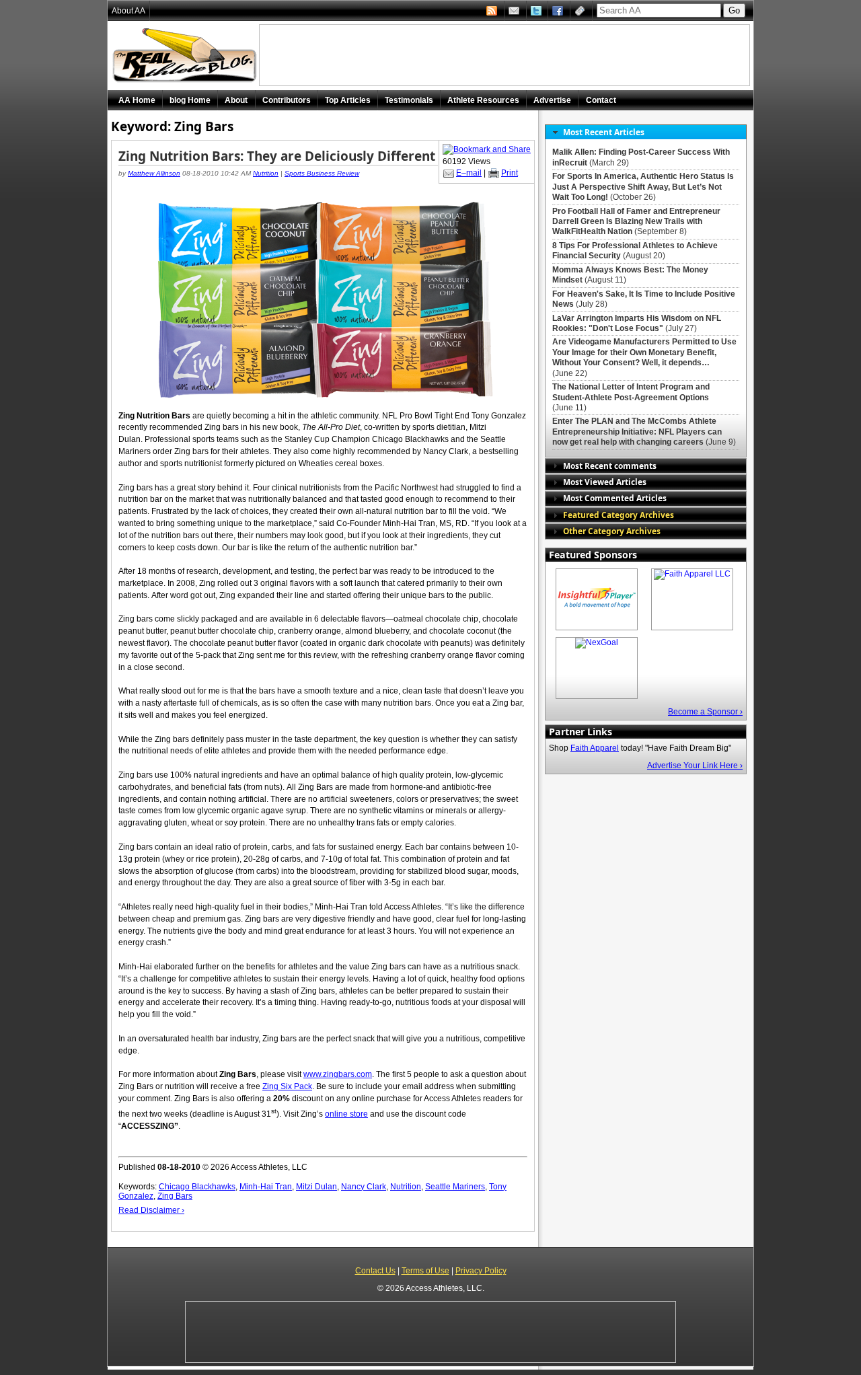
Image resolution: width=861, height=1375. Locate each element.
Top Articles (348, 100)
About (236, 100)
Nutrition (265, 173)
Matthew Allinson (154, 173)
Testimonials (409, 100)
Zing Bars (174, 1196)
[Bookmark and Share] (487, 149)
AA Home (136, 100)
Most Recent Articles (603, 131)
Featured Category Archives (618, 514)
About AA (128, 10)
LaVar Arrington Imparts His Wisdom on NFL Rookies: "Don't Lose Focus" (636, 323)
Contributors (286, 100)
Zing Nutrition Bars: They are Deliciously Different (276, 156)
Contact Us (375, 1270)
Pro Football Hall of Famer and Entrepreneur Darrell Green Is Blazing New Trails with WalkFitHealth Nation (636, 222)
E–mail (469, 173)
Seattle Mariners (455, 1186)
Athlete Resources (483, 100)
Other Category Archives (612, 530)
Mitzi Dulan (316, 1186)
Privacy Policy (481, 1270)
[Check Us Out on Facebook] (559, 10)
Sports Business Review (322, 173)
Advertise (552, 100)
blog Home (190, 100)
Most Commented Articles (615, 497)
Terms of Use (425, 1270)
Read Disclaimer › (151, 1210)
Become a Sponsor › (705, 711)
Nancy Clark (363, 1186)
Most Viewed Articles (604, 481)
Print (509, 173)
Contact (601, 100)
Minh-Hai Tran (265, 1186)
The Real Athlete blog (186, 55)
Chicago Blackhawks (197, 1186)
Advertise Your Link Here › (695, 765)
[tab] (646, 132)
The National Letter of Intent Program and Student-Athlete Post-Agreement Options (631, 392)
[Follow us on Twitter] (537, 10)
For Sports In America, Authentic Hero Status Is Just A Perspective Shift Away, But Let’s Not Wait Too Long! (643, 187)
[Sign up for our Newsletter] (581, 10)
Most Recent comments (610, 465)
